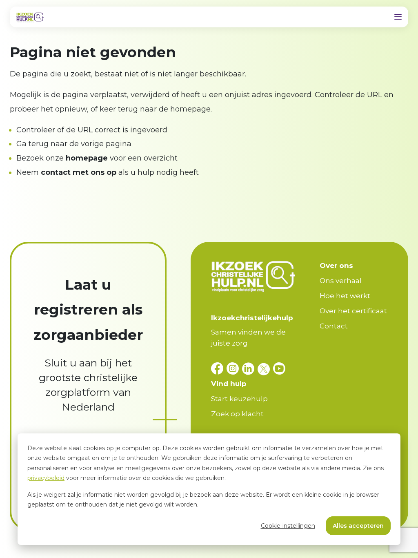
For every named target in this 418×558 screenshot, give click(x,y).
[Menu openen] (398, 16)
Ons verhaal (341, 281)
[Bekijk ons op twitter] (265, 368)
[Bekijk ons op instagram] (234, 368)
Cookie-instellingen (288, 525)
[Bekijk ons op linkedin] (250, 368)
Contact (334, 326)
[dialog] (209, 489)
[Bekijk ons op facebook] (219, 368)
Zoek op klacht (237, 414)
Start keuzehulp (239, 399)
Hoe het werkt (345, 296)
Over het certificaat (353, 311)
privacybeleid (45, 478)
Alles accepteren (358, 525)
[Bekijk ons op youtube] (279, 368)
